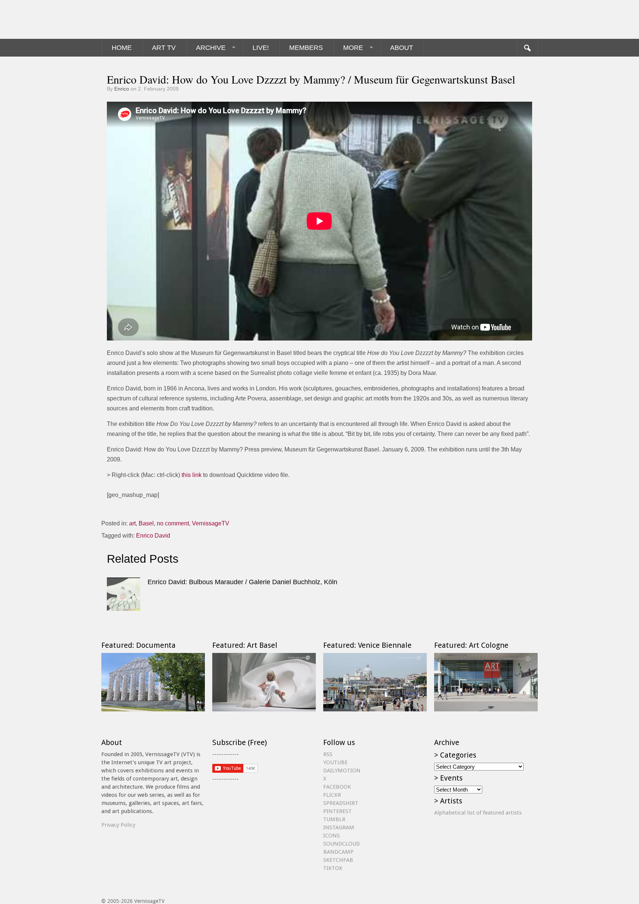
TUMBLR (334, 819)
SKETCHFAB (338, 860)
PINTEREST (337, 811)
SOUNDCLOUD (341, 843)
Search (527, 48)
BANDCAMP (338, 852)
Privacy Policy (118, 825)
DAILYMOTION (342, 770)
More (353, 47)
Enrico (121, 89)
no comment (173, 523)
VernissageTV (210, 523)
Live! (261, 47)
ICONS (331, 835)
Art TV (164, 47)
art (132, 523)
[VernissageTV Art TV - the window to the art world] (138, 19)
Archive (211, 47)
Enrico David (153, 535)
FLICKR (332, 795)
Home (122, 47)
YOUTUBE (335, 762)
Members (306, 47)
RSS (327, 754)
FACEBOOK (337, 786)
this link (192, 475)
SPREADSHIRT (340, 803)
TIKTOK (332, 868)
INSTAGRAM (338, 827)
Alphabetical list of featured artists (478, 812)
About (401, 47)
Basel (146, 523)
